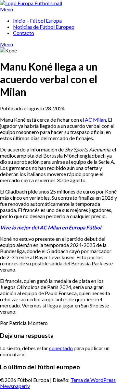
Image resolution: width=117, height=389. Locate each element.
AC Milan (95, 120)
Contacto (23, 33)
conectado (61, 348)
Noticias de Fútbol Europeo (43, 27)
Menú (6, 9)
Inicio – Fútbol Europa (37, 20)
